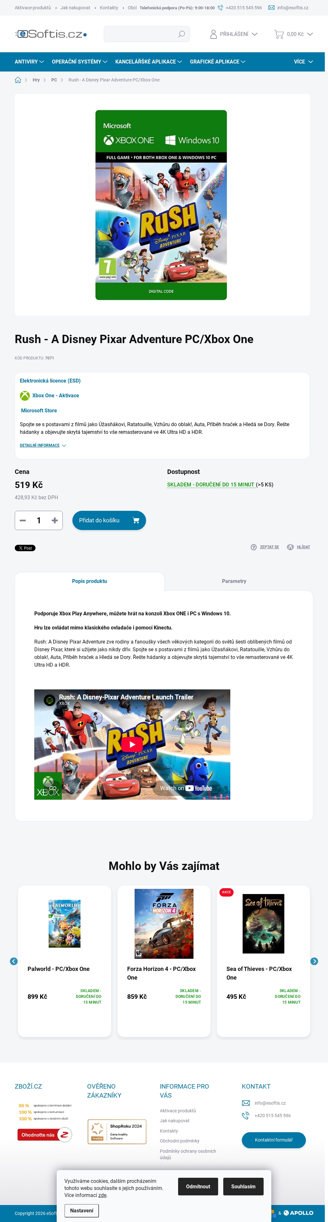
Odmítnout (198, 1187)
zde (102, 1195)
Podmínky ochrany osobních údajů (188, 1154)
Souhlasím (243, 1187)
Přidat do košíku (99, 520)
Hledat (181, 34)
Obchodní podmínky (180, 1140)
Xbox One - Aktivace (55, 395)
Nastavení (81, 1211)
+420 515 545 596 (273, 1115)
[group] (64, 961)
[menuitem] (30, 62)
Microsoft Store (39, 411)
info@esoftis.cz (270, 1103)
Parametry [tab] (234, 581)
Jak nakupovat (75, 7)
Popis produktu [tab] (89, 581)
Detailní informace (40, 445)
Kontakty (109, 7)
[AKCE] (263, 927)
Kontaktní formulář (274, 1139)
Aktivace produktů (33, 7)
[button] (65, 996)
